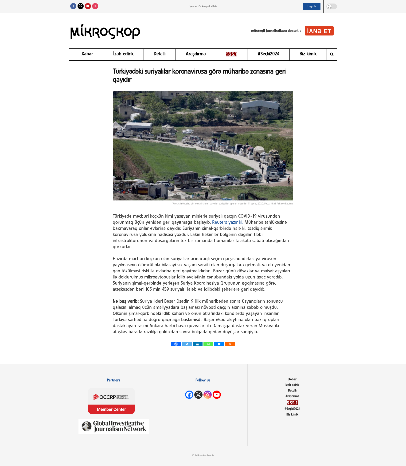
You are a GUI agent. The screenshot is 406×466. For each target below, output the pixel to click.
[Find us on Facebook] (73, 6)
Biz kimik (308, 54)
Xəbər (87, 54)
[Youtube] (217, 395)
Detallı (159, 54)
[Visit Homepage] (105, 30)
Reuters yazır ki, (227, 222)
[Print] (230, 344)
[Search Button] (332, 54)
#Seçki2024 (268, 54)
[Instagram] (207, 395)
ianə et (319, 31)
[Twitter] (187, 344)
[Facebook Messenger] (219, 344)
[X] (198, 395)
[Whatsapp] (208, 344)
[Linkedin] (198, 344)
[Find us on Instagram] (95, 6)
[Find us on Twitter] (81, 6)
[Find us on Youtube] (88, 6)
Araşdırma (196, 54)
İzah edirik (123, 54)
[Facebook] (176, 344)
